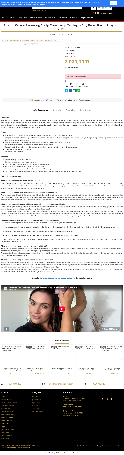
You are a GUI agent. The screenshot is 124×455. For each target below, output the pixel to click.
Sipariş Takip (36, 11)
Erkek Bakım (36, 409)
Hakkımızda (4, 397)
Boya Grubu (35, 406)
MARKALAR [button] (12, 18)
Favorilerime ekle (72, 81)
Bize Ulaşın (67, 392)
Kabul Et (113, 3)
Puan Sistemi (5, 439)
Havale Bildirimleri (6, 436)
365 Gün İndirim (6, 409)
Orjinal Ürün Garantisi (7, 406)
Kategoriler (36, 392)
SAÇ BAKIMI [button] (23, 18)
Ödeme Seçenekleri (7, 412)
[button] (93, 7)
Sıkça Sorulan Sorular (7, 430)
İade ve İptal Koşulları (7, 415)
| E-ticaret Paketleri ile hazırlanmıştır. (62, 453)
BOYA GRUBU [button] (62, 18)
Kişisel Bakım (36, 403)
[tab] (40, 110)
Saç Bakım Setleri (37, 412)
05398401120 (107, 13)
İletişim (43, 11)
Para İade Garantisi (7, 418)
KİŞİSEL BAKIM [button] (50, 18)
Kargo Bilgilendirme (7, 421)
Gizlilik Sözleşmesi (6, 400)
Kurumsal (5, 392)
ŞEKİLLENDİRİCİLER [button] (36, 18)
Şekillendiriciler (36, 400)
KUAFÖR (4, 18)
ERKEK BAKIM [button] (74, 18)
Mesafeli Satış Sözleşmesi (9, 403)
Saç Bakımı (35, 397)
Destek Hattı (4, 424)
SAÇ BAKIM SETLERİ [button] (87, 18)
